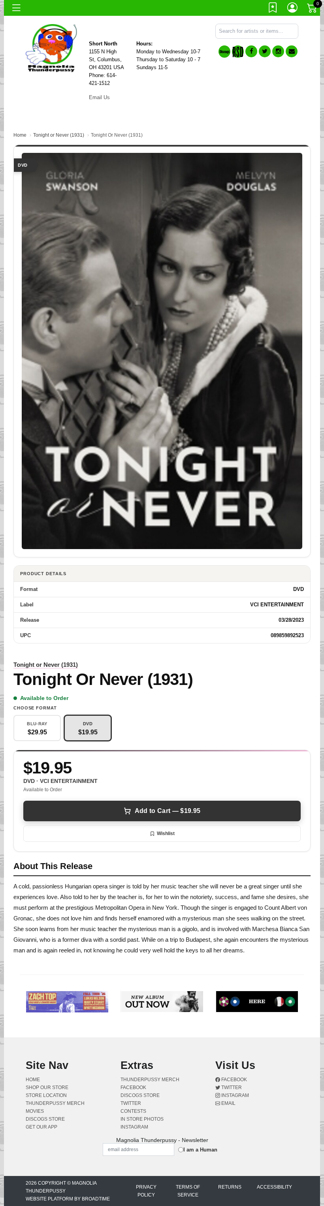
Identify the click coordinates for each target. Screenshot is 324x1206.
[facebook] (251, 51)
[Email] (291, 51)
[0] (312, 9)
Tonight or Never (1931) (58, 135)
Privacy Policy (146, 1191)
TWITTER (131, 1103)
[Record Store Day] (238, 51)
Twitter (231, 1087)
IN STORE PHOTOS (142, 1119)
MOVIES (35, 1111)
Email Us (99, 97)
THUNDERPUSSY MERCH (55, 1103)
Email (227, 1103)
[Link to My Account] (292, 9)
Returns (229, 1187)
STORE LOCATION (46, 1095)
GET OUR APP (41, 1127)
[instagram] (278, 51)
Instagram (234, 1095)
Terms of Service (188, 1191)
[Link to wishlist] (273, 9)
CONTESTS (133, 1111)
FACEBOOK (133, 1087)
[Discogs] (224, 51)
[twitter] (264, 51)
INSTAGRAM (134, 1127)
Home (19, 135)
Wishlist (166, 833)
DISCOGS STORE (45, 1119)
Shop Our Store (47, 1087)
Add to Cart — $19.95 (167, 810)
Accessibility (274, 1187)
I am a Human (200, 1150)
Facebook (233, 1079)
